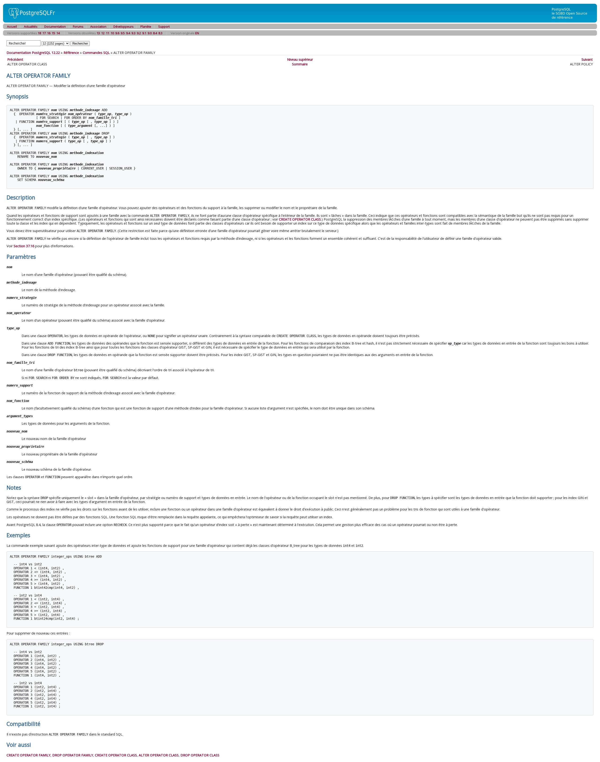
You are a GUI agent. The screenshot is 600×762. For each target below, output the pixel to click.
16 (48, 33)
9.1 (144, 33)
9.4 (128, 33)
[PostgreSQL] (30, 21)
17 (44, 33)
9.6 (117, 33)
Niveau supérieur (300, 59)
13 (98, 33)
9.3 (133, 33)
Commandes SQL (96, 52)
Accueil (12, 26)
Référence (71, 52)
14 (58, 33)
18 (39, 33)
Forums (78, 26)
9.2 (139, 33)
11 (107, 33)
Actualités (31, 26)
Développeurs (123, 26)
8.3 (160, 33)
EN (197, 33)
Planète (145, 26)
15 (53, 33)
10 (112, 33)
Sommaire (300, 64)
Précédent (15, 59)
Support (164, 26)
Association (98, 26)
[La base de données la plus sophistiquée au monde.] (572, 21)
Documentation (55, 26)
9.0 (150, 33)
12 (103, 33)
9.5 (123, 33)
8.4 (155, 33)
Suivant (587, 59)
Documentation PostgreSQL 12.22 (33, 52)
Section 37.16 (24, 246)
